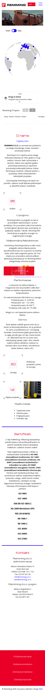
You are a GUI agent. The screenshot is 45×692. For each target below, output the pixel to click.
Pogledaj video (22, 141)
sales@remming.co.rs (22, 579)
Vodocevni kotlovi (22, 664)
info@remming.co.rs (22, 577)
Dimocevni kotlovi (22, 672)
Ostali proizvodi (22, 679)
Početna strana (23, 656)
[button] (31, 4)
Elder (41, 689)
